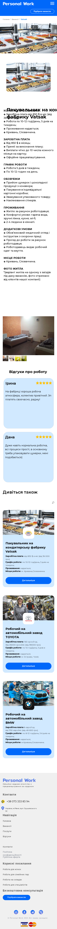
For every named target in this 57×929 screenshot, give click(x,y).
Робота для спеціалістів (15, 885)
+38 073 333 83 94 (18, 801)
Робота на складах (12, 879)
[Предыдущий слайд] (2, 38)
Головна (6, 19)
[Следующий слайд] (54, 38)
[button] (42, 11)
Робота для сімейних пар (16, 874)
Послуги (7, 831)
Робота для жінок (12, 869)
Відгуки (7, 836)
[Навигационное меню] (52, 3)
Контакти (7, 847)
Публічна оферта (11, 857)
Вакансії (15, 19)
